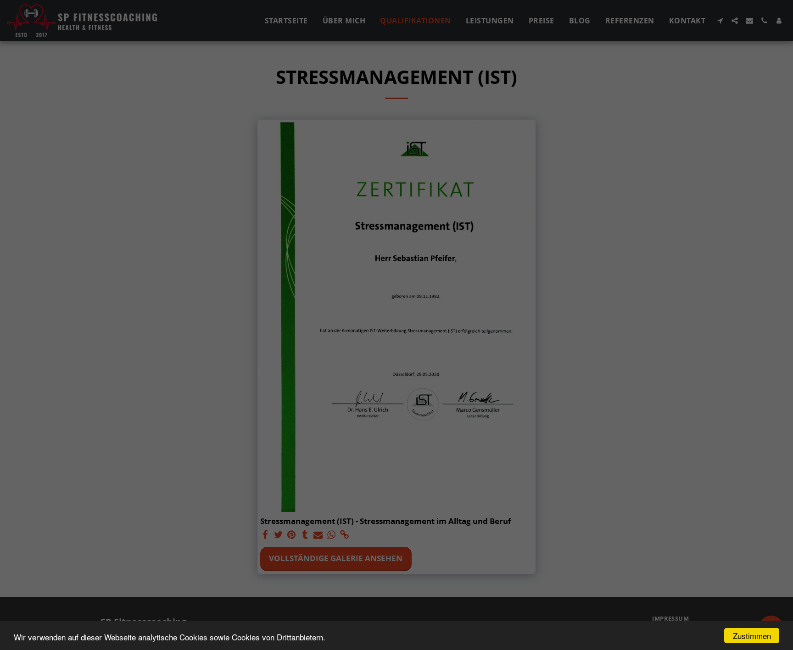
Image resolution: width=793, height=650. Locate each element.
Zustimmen (752, 635)
